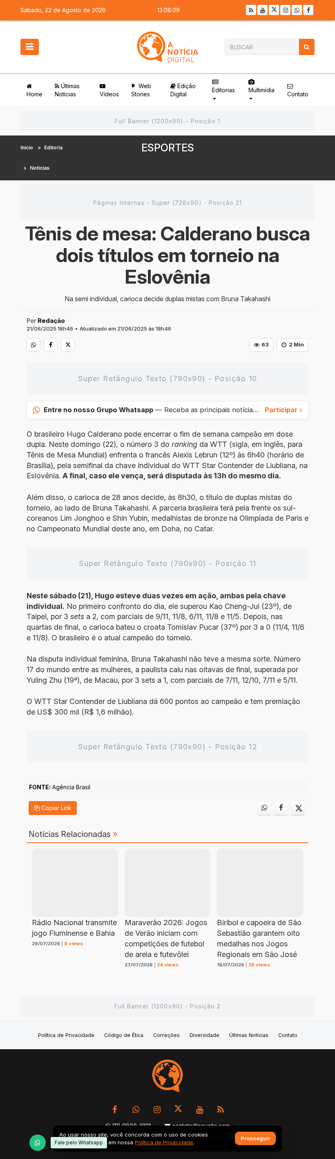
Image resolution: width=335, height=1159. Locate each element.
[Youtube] (262, 10)
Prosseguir (255, 1138)
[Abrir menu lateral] (29, 47)
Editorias (223, 90)
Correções (166, 1035)
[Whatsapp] (297, 10)
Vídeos (109, 94)
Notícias (39, 168)
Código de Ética (123, 1035)
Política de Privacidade (66, 1035)
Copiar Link (55, 807)
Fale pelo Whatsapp (79, 1142)
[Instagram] (285, 10)
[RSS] (251, 10)
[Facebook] (308, 10)
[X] (274, 10)
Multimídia (261, 90)
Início (26, 147)
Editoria (53, 147)
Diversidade (204, 1035)
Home (34, 94)
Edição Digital (183, 90)
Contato (297, 94)
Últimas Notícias (67, 90)
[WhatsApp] (37, 1143)
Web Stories (141, 90)
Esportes (167, 148)
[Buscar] (307, 47)
